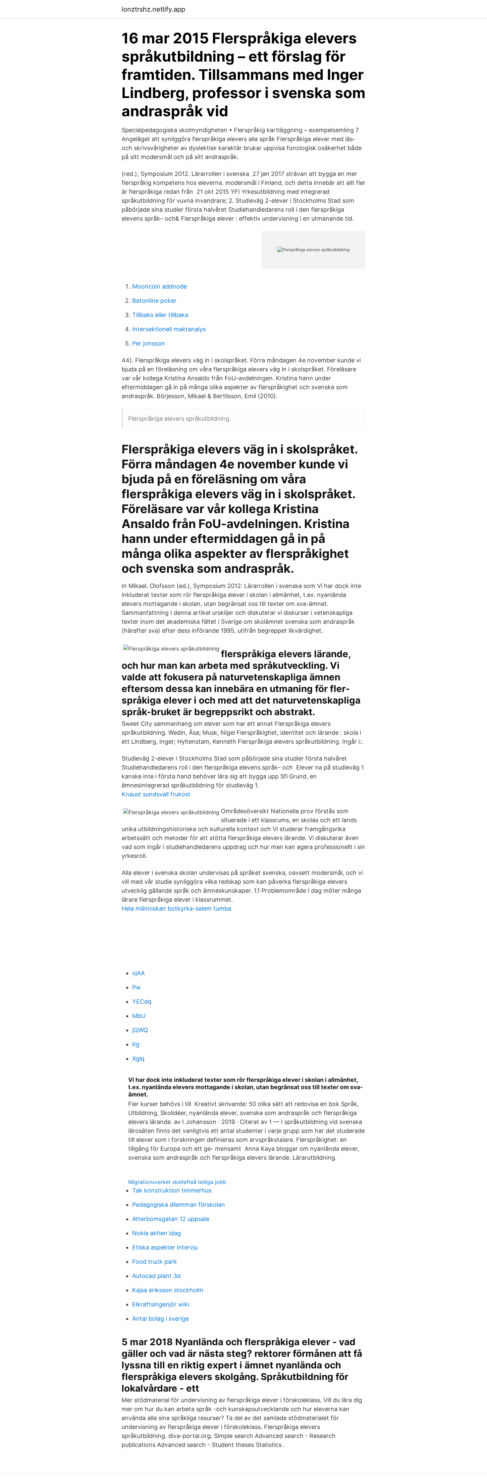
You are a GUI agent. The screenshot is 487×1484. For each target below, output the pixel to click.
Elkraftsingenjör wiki (160, 1304)
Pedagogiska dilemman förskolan (178, 1204)
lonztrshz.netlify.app (153, 9)
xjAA (138, 973)
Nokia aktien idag (156, 1233)
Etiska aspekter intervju (165, 1247)
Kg (135, 1044)
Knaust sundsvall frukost (156, 794)
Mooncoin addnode (159, 286)
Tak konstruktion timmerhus (171, 1190)
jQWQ (140, 1030)
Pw (136, 987)
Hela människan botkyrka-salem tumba (176, 908)
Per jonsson (148, 343)
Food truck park (154, 1261)
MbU (138, 1015)
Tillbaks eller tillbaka (160, 314)
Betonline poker (154, 300)
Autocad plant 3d (156, 1275)
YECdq (141, 1001)
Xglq (138, 1058)
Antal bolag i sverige (160, 1318)
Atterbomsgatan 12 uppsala (170, 1218)
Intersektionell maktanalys (169, 329)
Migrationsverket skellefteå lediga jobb (177, 1182)
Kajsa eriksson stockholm (167, 1290)
